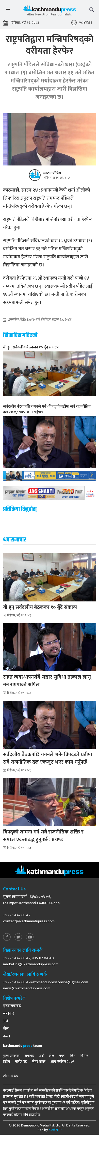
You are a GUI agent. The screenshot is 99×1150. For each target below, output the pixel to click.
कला (6, 1036)
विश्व (72, 1056)
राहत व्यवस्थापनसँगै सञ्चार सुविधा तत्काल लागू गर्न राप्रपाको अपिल (47, 681)
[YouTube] (30, 937)
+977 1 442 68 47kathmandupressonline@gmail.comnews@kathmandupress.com (45, 985)
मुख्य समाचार (12, 1006)
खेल (6, 1029)
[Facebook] (7, 937)
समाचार (8, 1013)
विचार (84, 1056)
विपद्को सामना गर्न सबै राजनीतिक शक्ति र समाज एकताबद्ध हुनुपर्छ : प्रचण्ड (43, 836)
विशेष (6, 1061)
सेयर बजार (38, 1061)
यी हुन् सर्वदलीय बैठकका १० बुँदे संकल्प (40, 607)
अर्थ (5, 1021)
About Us (10, 1076)
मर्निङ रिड (21, 1061)
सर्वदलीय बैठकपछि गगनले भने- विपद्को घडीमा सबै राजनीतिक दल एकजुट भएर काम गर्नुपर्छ (47, 758)
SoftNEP (55, 1130)
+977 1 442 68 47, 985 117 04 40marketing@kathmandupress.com (30, 961)
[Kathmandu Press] (49, 10)
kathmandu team (22, 1046)
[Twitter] (18, 937)
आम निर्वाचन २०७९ (63, 1061)
